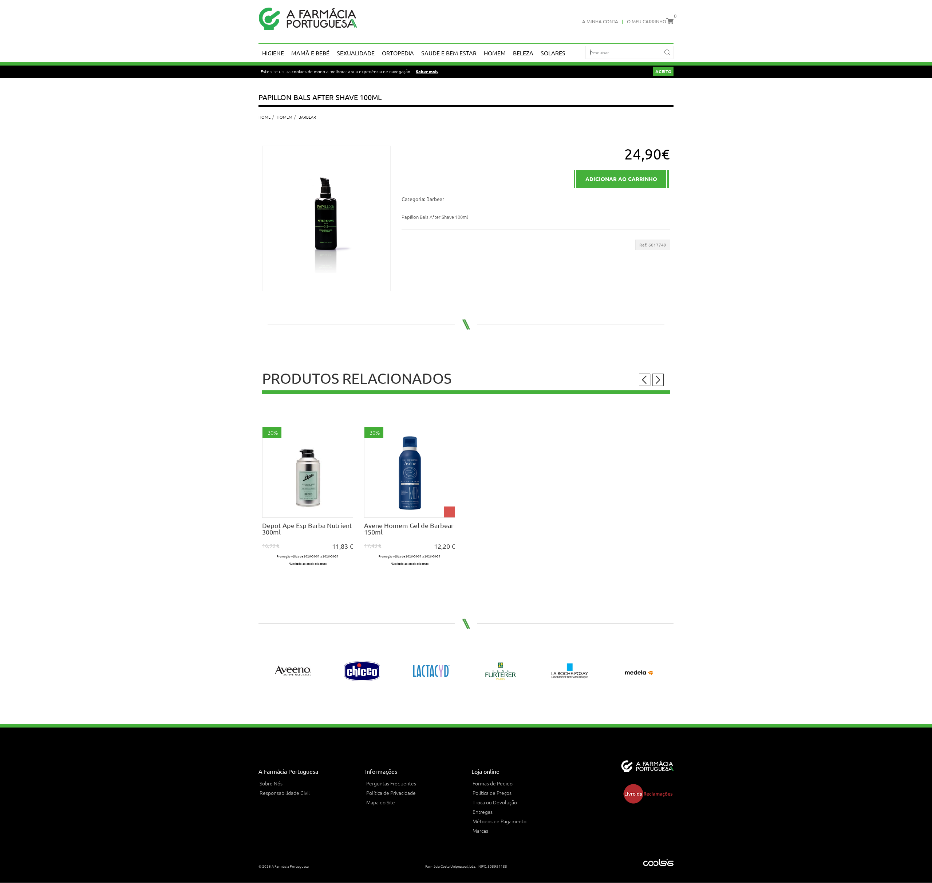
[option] (308, 503)
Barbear (307, 117)
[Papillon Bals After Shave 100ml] (326, 218)
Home (264, 117)
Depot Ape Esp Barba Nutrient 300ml (307, 528)
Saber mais (427, 71)
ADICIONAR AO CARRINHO (621, 178)
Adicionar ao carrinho (308, 512)
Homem (284, 117)
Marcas (480, 830)
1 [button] (462, 700)
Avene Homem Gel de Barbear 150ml (409, 528)
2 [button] (470, 700)
